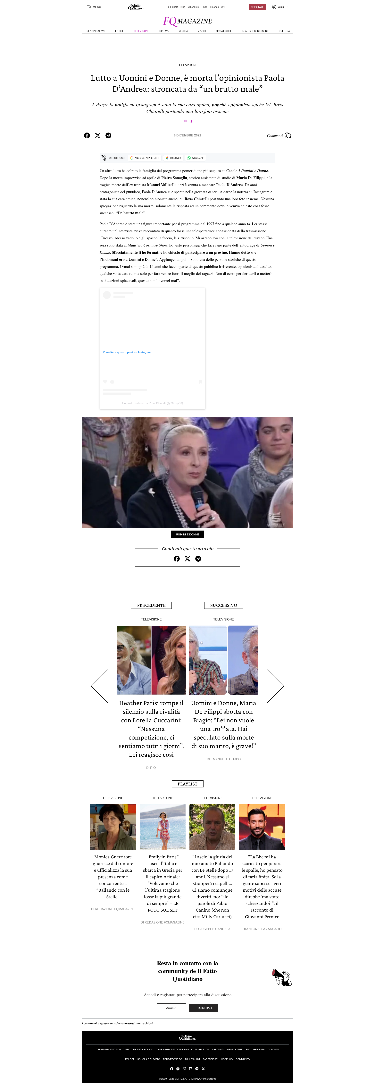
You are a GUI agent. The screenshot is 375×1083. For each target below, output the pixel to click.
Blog (182, 7)
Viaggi (202, 31)
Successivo (223, 605)
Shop (204, 7)
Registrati (204, 1008)
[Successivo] (275, 686)
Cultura (284, 31)
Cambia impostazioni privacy (174, 1049)
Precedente (151, 605)
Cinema (164, 31)
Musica (183, 31)
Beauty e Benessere (255, 31)
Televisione (141, 31)
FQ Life (119, 31)
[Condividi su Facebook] (87, 135)
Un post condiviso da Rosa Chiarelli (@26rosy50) (152, 403)
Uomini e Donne (187, 534)
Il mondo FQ (216, 6)
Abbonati (257, 7)
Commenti (275, 135)
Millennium (193, 7)
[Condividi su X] (98, 135)
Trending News (95, 31)
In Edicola (173, 7)
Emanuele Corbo (226, 759)
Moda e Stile (224, 31)
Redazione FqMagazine (115, 909)
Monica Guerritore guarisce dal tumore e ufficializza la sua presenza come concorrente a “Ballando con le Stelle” (113, 876)
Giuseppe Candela (214, 929)
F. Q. (189, 121)
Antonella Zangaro (263, 929)
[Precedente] (99, 686)
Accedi (171, 1008)
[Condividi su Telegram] (108, 135)
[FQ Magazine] (187, 21)
